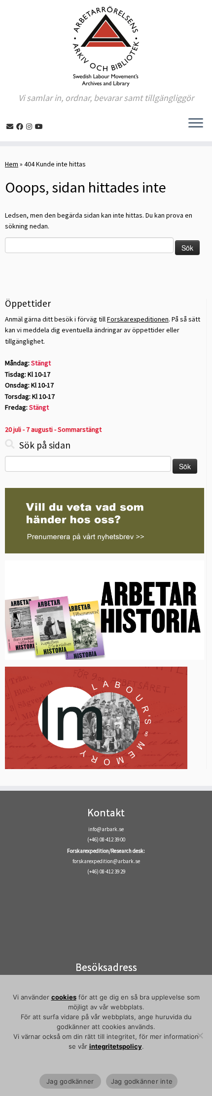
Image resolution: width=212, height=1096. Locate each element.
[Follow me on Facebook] (21, 126)
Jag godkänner (70, 1081)
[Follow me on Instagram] (30, 126)
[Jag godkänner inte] (200, 1035)
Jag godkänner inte (142, 1081)
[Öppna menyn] (195, 123)
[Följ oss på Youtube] (40, 126)
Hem (11, 164)
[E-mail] (11, 126)
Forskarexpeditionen (138, 319)
